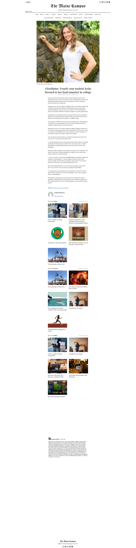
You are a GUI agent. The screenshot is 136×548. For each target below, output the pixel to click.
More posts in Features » (83, 268)
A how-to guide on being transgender (55, 220)
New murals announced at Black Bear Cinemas (78, 287)
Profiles (66, 188)
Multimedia (73, 14)
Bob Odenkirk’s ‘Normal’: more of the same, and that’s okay (78, 243)
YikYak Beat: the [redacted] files (57, 243)
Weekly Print (58, 17)
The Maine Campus (68, 6)
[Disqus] (68, 417)
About (41, 14)
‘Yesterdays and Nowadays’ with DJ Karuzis (78, 376)
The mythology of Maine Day (56, 264)
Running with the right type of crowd (57, 330)
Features (60, 188)
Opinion (66, 14)
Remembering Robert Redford (56, 396)
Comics (80, 14)
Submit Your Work (88, 17)
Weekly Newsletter (67, 17)
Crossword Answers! (49, 17)
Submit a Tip (98, 14)
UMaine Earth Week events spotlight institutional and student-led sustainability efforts (78, 221)
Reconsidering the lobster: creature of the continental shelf (57, 309)
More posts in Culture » (83, 201)
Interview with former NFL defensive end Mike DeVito (56, 376)
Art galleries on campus (76, 308)
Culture (53, 14)
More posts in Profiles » (83, 335)
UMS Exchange (88, 14)
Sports (59, 14)
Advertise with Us (78, 17)
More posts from (58, 196)
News (47, 14)
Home (36, 14)
